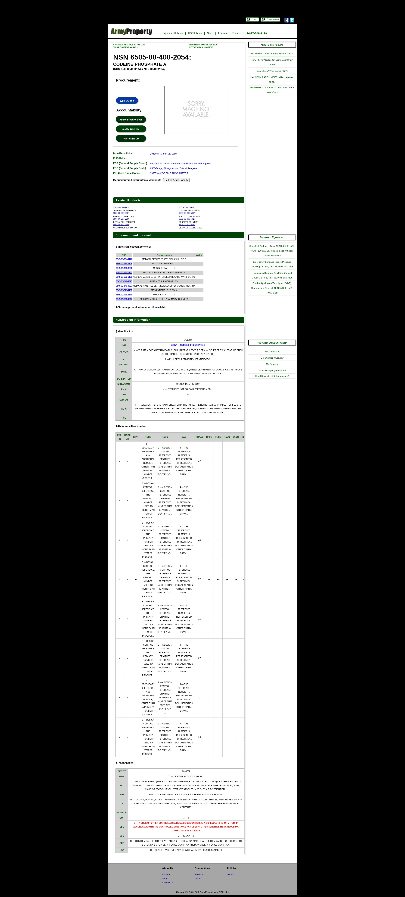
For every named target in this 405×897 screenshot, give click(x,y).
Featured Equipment (272, 237)
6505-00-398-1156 (121, 207)
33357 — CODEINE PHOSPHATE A (169, 173)
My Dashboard (272, 351)
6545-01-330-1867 (124, 299)
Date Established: (123, 153)
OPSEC (231, 874)
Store (210, 33)
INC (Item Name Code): (126, 173)
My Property (272, 364)
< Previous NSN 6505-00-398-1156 (129, 46)
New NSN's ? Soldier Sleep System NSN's (272, 53)
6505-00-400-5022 (187, 225)
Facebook (200, 874)
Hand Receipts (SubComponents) (272, 376)
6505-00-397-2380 (121, 219)
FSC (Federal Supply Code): (130, 168)
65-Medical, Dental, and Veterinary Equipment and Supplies (180, 163)
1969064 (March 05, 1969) (163, 153)
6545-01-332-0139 (124, 277)
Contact (236, 33)
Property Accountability (272, 342)
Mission (166, 874)
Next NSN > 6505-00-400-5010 (203, 46)
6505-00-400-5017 (187, 219)
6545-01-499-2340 (124, 295)
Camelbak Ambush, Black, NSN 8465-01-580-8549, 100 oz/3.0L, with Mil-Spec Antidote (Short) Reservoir (272, 251)
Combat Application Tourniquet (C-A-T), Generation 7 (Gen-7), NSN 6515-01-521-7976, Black (272, 288)
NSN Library (195, 33)
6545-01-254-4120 (124, 259)
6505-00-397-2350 (121, 225)
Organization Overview (272, 358)
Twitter (198, 878)
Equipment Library (172, 33)
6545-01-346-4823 (124, 286)
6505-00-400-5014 (187, 213)
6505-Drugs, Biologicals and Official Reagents (173, 168)
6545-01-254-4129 (124, 263)
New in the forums (272, 44)
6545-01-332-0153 (124, 272)
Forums (222, 33)
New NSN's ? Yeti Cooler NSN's (272, 71)
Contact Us (167, 882)
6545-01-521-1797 (124, 290)
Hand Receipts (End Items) (272, 370)
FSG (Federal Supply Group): (130, 163)
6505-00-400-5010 (187, 207)
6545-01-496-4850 (124, 268)
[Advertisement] (272, 184)
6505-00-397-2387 (121, 213)
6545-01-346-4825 (124, 281)
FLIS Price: (119, 158)
